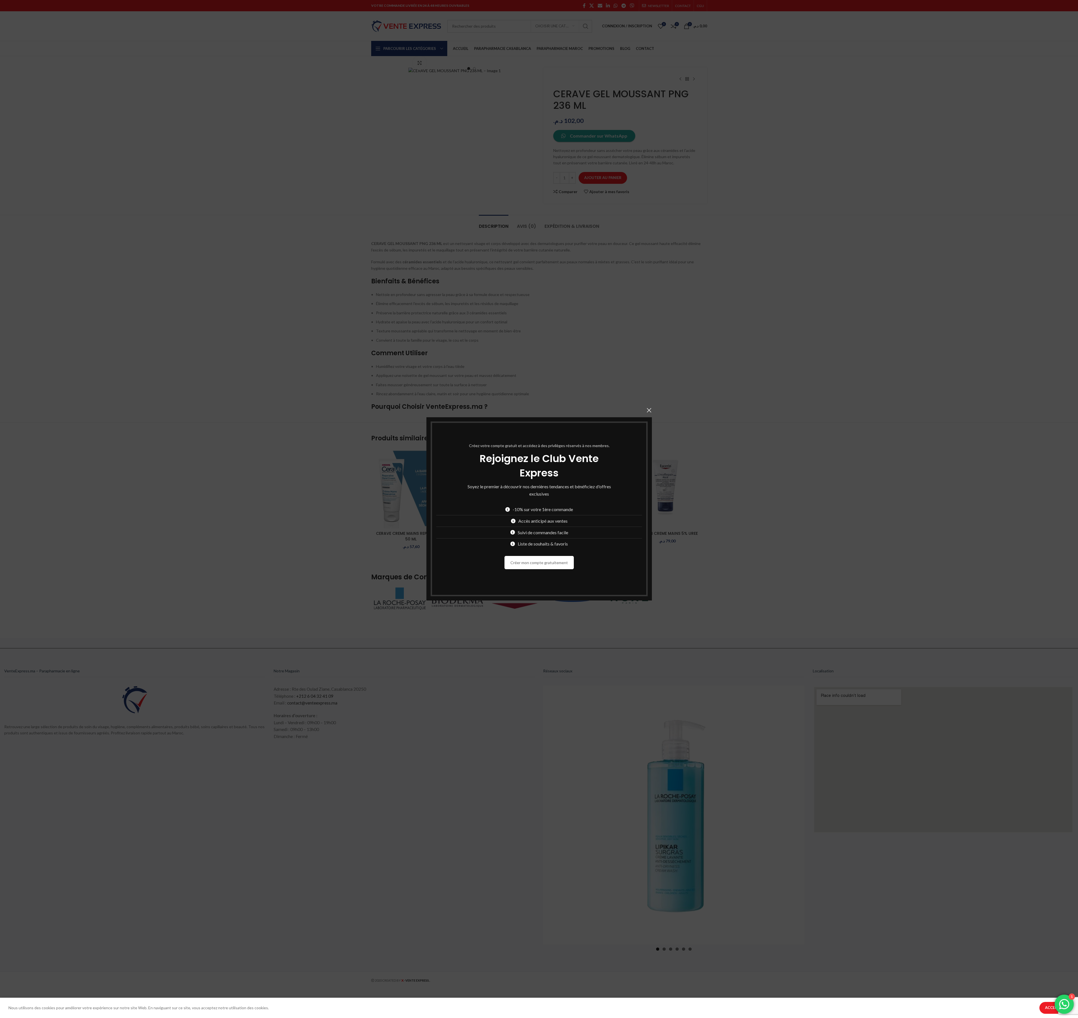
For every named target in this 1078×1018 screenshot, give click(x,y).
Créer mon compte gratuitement (539, 562)
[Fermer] (649, 410)
